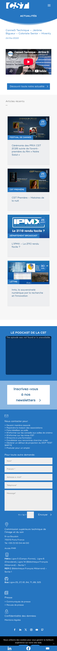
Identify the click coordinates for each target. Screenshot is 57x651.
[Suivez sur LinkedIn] (20, 630)
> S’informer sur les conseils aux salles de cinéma (28, 433)
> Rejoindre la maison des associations (23, 428)
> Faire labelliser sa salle (16, 430)
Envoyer (43, 514)
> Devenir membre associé (17, 425)
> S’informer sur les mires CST (19, 435)
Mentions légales (13, 620)
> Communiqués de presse (17, 601)
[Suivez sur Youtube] (37, 630)
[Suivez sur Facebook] (14, 630)
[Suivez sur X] (26, 630)
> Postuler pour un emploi (17, 448)
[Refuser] (53, 643)
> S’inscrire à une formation (18, 438)
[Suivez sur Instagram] (31, 630)
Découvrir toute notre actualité (27, 86)
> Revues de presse (14, 605)
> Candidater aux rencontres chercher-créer (26, 440)
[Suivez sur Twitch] (42, 630)
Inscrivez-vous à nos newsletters (26, 394)
